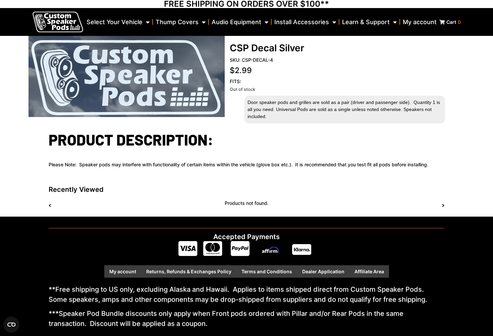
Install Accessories (301, 21)
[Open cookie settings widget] (11, 325)
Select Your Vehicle (115, 21)
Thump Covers (177, 21)
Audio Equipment (236, 21)
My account (420, 21)
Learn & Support (366, 21)
